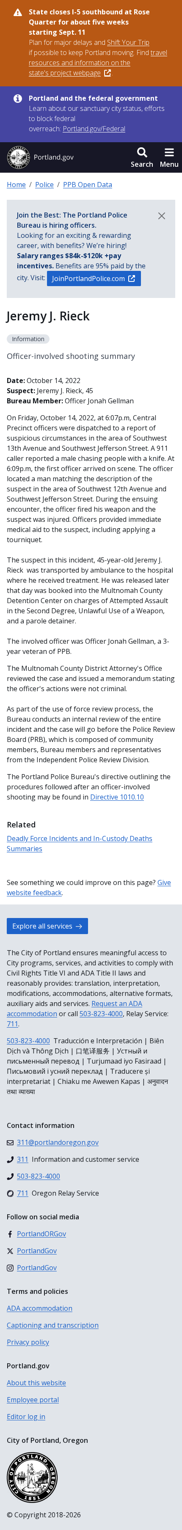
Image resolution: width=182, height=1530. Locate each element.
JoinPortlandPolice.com (88, 278)
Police (44, 184)
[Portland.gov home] (40, 157)
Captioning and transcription (53, 1325)
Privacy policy (28, 1342)
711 (12, 1023)
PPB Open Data (87, 184)
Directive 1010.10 (117, 797)
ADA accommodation (39, 1308)
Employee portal (33, 1399)
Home (16, 184)
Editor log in (26, 1416)
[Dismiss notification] (161, 216)
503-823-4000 (101, 1013)
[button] (142, 157)
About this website (36, 1382)
